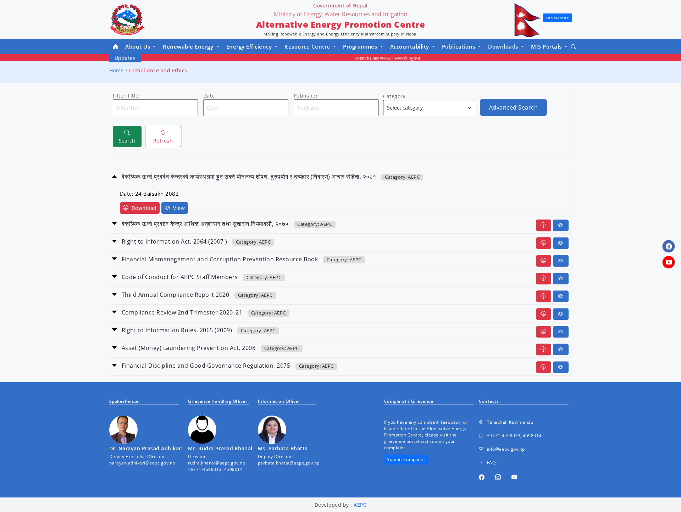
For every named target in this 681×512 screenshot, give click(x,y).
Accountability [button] (410, 46)
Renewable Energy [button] (189, 46)
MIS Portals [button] (547, 46)
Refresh (163, 140)
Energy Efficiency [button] (249, 46)
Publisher (306, 95)
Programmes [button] (361, 46)
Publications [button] (459, 46)
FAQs (492, 463)
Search (127, 140)
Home (116, 70)
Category (394, 96)
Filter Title (126, 95)
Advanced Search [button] (513, 107)
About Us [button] (138, 46)
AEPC (360, 504)
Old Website (557, 17)
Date (209, 95)
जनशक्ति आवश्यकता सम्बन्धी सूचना (377, 58)
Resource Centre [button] (308, 46)
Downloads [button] (504, 46)
